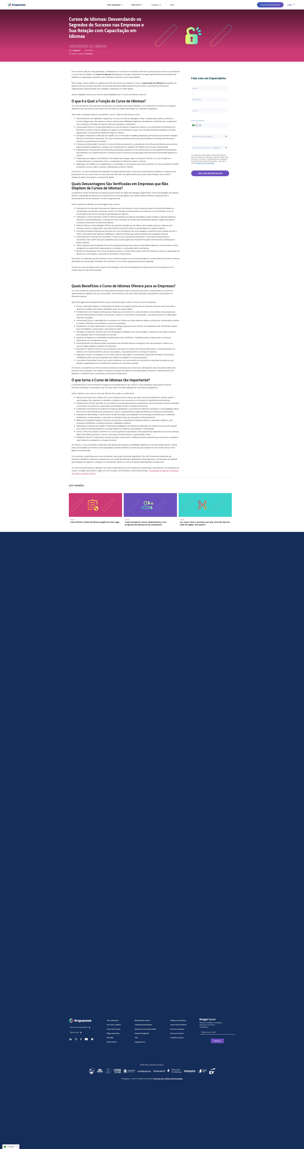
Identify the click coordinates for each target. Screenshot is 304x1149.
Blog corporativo (113, 1033)
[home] (16, 5)
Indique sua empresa (178, 1020)
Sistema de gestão (142, 1033)
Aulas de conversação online (145, 1029)
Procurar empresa (177, 1029)
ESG (136, 1037)
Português (10, 1146)
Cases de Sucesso (113, 1029)
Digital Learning (100, 46)
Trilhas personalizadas (143, 1024)
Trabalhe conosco (177, 1037)
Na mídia (110, 1037)
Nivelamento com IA (142, 1020)
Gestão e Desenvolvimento (78, 46)
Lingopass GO (140, 1042)
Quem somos (112, 1042)
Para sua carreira (176, 1033)
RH (92, 46)
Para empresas (112, 1020)
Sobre (172, 4)
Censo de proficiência (178, 1024)
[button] (115, 4)
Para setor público (114, 1024)
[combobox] (10, 1146)
